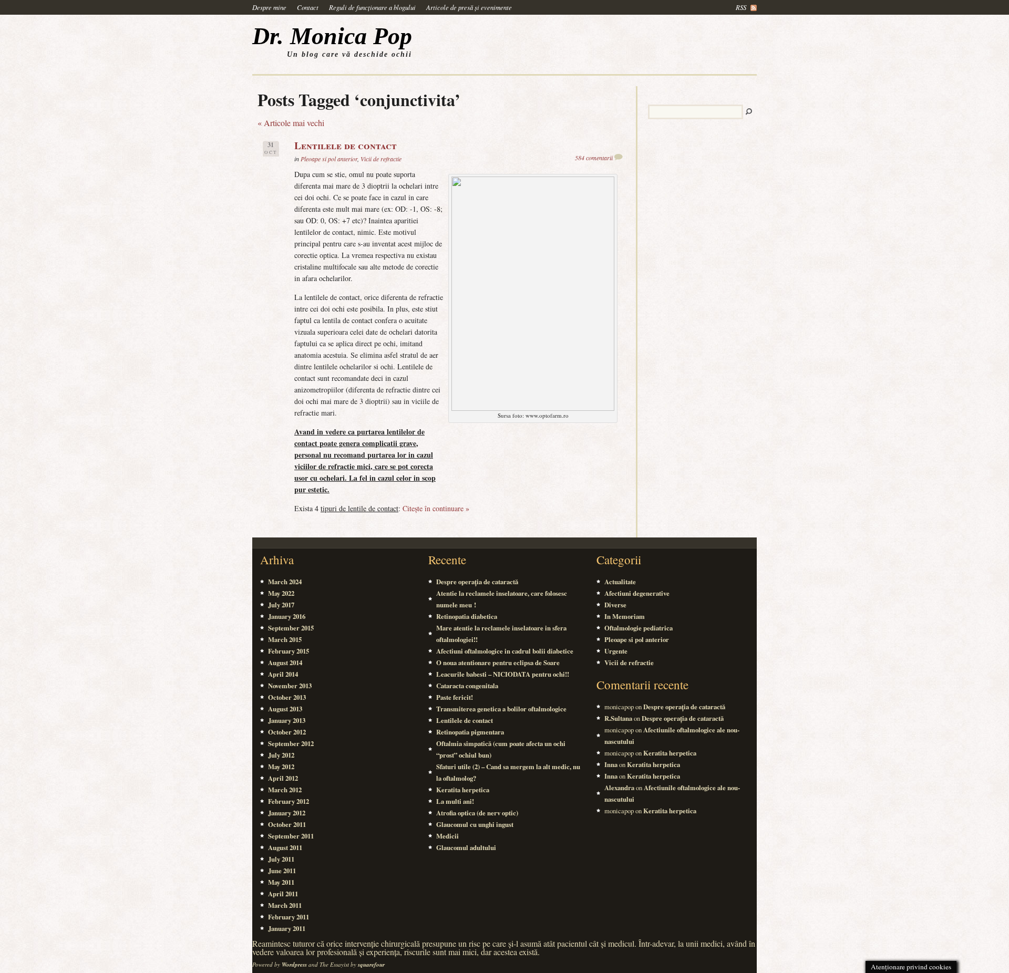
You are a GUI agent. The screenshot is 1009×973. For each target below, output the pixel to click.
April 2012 (283, 778)
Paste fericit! (454, 697)
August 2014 (285, 662)
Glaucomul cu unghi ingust (474, 824)
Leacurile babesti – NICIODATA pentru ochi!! (502, 674)
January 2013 (286, 720)
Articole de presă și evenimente (469, 7)
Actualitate (620, 581)
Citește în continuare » (436, 508)
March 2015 (285, 639)
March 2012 (285, 789)
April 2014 (283, 674)
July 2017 (281, 604)
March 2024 (285, 581)
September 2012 (291, 743)
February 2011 (288, 917)
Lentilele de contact (345, 145)
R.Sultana (618, 718)
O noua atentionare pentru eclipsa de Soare (498, 662)
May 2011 (281, 882)
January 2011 (286, 928)
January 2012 (286, 812)
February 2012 (288, 801)
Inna (610, 764)
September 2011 (291, 836)
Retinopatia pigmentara (470, 732)
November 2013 (290, 685)
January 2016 (286, 616)
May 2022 (281, 593)
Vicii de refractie (381, 158)
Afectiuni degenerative (637, 593)
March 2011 (285, 905)
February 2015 (288, 651)
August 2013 (285, 708)
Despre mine (269, 7)
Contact (307, 7)
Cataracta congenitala (467, 685)
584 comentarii (594, 157)
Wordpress (294, 964)
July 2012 (281, 755)
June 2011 (282, 870)
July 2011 (281, 859)
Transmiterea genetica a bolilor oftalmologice (501, 708)
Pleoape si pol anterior (329, 158)
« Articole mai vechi (291, 122)
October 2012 (287, 732)
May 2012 (281, 766)
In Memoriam (624, 616)
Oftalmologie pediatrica (638, 628)
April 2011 (283, 893)
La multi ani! (455, 801)
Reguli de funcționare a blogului (372, 7)
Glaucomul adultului (466, 847)
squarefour (371, 964)
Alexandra (619, 787)
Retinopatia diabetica (466, 616)
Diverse (615, 604)
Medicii (447, 836)
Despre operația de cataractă (477, 581)
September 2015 (291, 628)
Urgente (615, 651)
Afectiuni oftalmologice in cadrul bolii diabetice (504, 651)
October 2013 (287, 697)
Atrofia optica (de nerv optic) (477, 812)
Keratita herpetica (462, 789)
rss (741, 7)
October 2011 (287, 824)
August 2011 (285, 847)
